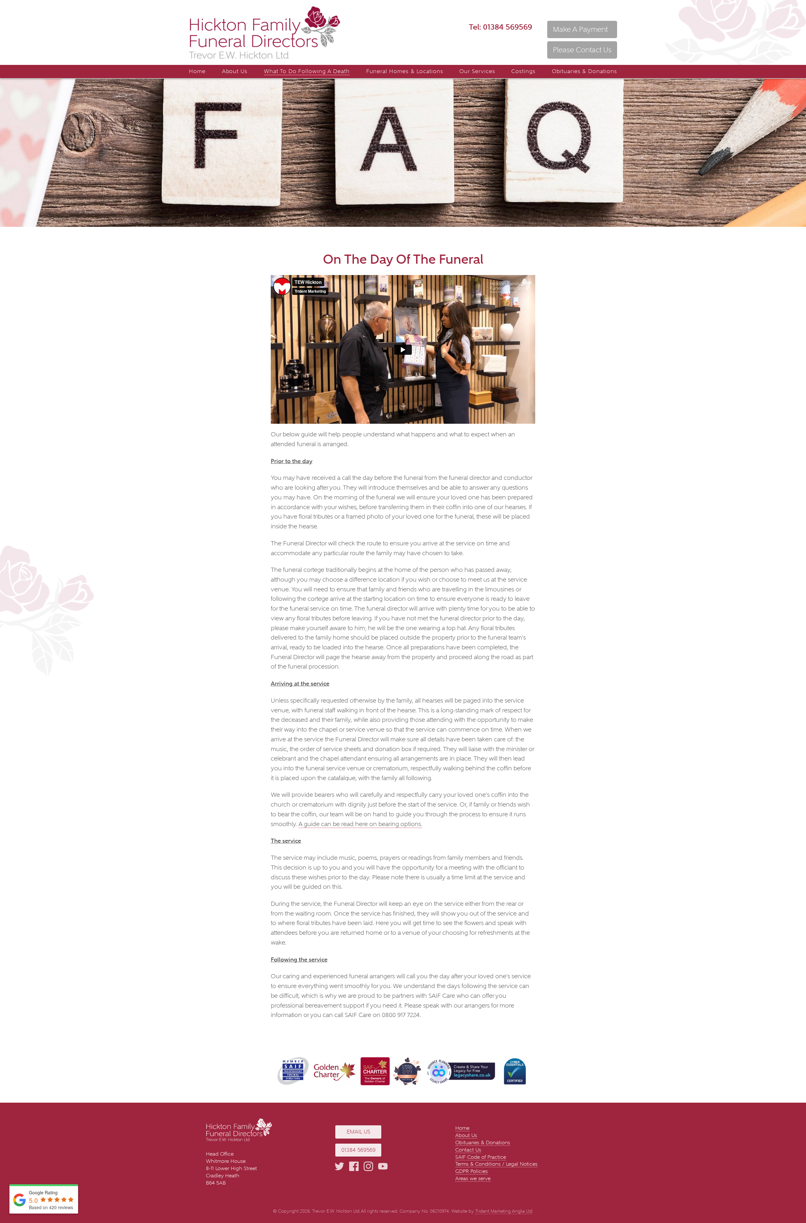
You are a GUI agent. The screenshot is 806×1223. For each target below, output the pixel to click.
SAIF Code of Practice (480, 1157)
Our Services (477, 71)
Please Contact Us (582, 49)
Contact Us (468, 1150)
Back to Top (792, 1199)
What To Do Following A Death (307, 71)
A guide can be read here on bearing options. (360, 824)
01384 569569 (500, 27)
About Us (235, 71)
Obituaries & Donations (584, 71)
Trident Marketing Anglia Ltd (503, 1211)
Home (197, 71)
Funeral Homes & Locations (404, 71)
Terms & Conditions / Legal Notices (496, 1164)
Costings (523, 71)
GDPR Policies (471, 1171)
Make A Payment (580, 29)
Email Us (358, 1131)
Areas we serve (473, 1178)
